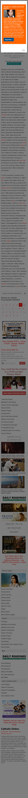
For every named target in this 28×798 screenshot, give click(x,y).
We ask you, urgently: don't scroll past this (14, 7)
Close (23, 50)
